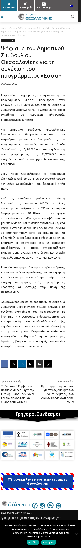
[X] (13, 364)
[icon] (35, 507)
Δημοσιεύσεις (8, 28)
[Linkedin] (22, 364)
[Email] (30, 364)
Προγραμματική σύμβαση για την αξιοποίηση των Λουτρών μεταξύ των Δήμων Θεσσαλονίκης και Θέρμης (57, 393)
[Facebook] (4, 364)
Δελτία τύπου (50, 28)
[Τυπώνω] (39, 364)
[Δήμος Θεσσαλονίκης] (35, 16)
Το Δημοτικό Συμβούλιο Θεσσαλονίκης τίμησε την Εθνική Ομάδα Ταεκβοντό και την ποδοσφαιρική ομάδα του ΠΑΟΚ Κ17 (18, 393)
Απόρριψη (48, 542)
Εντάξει (32, 542)
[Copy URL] (48, 364)
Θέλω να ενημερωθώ (29, 28)
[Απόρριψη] (76, 534)
